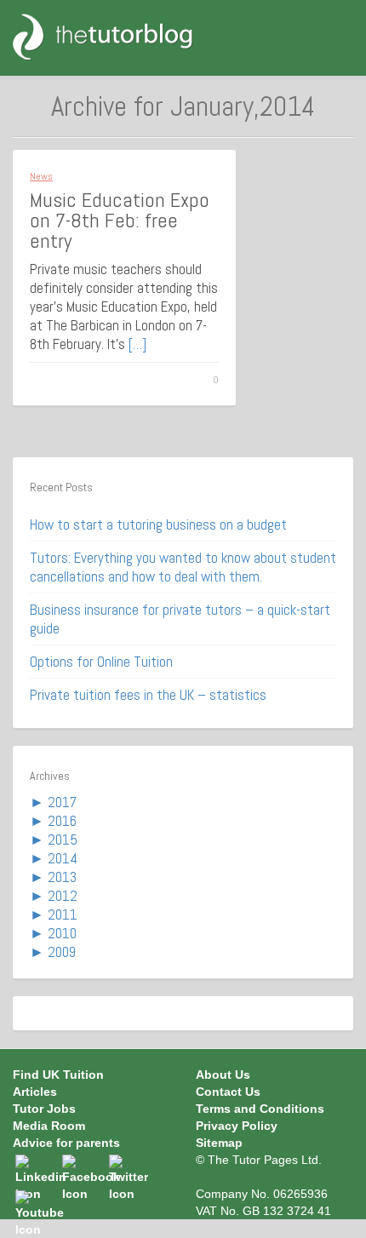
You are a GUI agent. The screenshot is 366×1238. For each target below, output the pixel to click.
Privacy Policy (236, 1125)
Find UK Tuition (58, 1074)
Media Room (49, 1125)
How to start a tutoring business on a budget (158, 524)
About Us (223, 1074)
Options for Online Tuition (101, 661)
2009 (62, 952)
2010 (62, 933)
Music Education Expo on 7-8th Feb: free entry (119, 220)
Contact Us (228, 1091)
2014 (62, 858)
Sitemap (219, 1142)
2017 (62, 802)
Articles (35, 1091)
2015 (62, 839)
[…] (137, 344)
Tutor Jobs (44, 1108)
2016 (62, 820)
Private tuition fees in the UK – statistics (148, 694)
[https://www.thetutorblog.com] (112, 36)
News (41, 176)
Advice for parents (66, 1142)
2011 (62, 914)
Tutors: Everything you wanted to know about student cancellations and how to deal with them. (183, 567)
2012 (62, 895)
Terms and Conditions (260, 1108)
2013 (62, 877)
